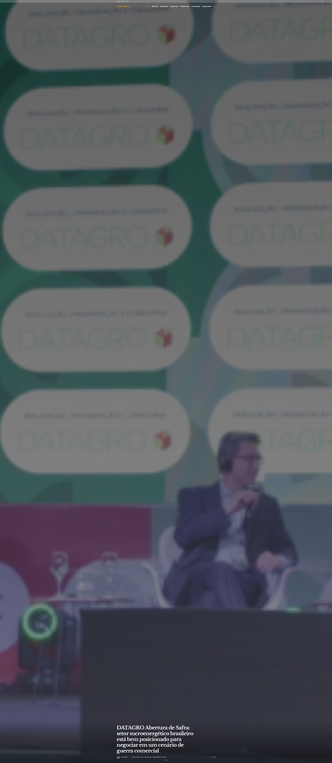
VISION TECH (174, 6)
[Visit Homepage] (123, 6)
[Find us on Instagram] (208, 1)
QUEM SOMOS (206, 6)
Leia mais (144, 757)
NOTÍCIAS (155, 6)
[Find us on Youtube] (212, 1)
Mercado (149, 757)
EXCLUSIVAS (164, 6)
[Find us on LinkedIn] (205, 1)
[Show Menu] (148, 6)
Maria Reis (125, 757)
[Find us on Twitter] (210, 1)
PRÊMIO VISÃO (185, 6)
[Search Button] (214, 6)
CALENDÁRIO (196, 6)
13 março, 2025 (135, 757)
